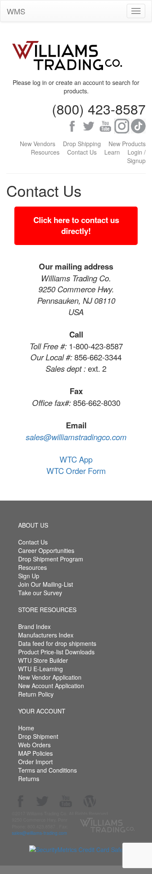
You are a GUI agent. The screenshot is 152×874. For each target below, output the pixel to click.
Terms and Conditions (47, 770)
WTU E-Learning (40, 668)
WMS (16, 10)
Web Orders (34, 745)
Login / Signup (136, 156)
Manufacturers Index (45, 635)
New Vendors (37, 143)
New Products (127, 143)
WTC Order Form (76, 470)
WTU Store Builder (43, 660)
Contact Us (82, 152)
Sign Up (28, 576)
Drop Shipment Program (50, 559)
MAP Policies (35, 753)
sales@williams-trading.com (39, 833)
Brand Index (34, 626)
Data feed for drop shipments (57, 643)
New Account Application (51, 685)
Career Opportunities (46, 550)
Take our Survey (40, 592)
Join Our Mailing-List (45, 584)
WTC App (76, 459)
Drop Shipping (82, 143)
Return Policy (36, 694)
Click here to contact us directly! (76, 225)
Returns (28, 778)
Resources (45, 152)
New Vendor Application (49, 677)
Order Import (35, 761)
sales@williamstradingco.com (76, 436)
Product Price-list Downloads (56, 652)
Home (26, 728)
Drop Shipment (38, 736)
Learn (112, 152)
